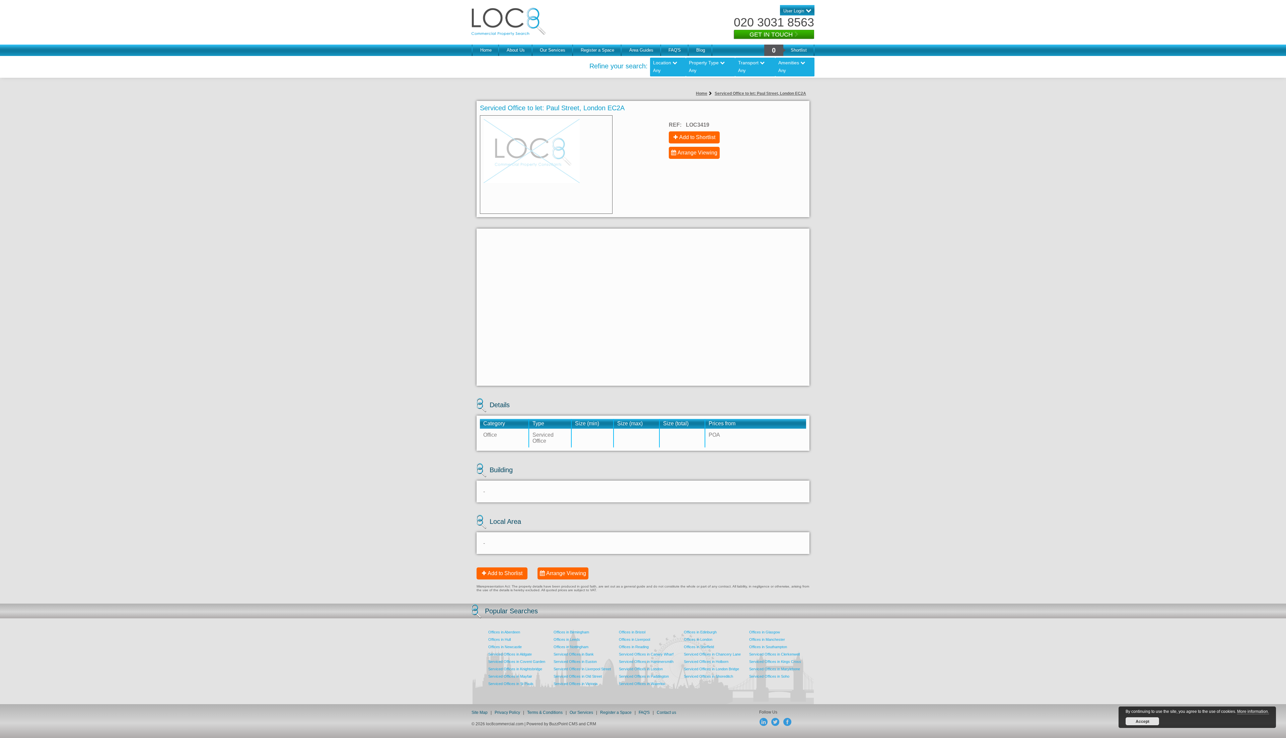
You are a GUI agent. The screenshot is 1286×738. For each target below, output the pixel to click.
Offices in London (698, 639)
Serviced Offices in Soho (769, 676)
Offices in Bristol (632, 632)
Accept (1142, 721)
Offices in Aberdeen (504, 632)
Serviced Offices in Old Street (578, 676)
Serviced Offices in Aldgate (510, 654)
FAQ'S (674, 50)
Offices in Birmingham (571, 632)
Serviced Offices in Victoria (575, 684)
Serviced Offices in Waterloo (642, 684)
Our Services (552, 50)
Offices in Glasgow (764, 632)
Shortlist (799, 50)
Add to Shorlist (505, 573)
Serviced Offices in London (641, 669)
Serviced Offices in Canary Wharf (646, 654)
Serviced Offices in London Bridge (711, 669)
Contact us (666, 712)
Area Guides (641, 50)
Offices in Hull (499, 639)
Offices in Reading (634, 647)
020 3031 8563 (774, 22)
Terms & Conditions (545, 712)
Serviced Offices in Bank (574, 654)
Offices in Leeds (567, 639)
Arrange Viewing (697, 153)
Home (486, 50)
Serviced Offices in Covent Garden (516, 662)
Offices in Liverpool (634, 639)
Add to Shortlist (697, 137)
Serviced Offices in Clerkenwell (774, 654)
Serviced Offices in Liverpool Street (582, 669)
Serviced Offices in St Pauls (510, 684)
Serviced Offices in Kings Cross (775, 662)
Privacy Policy (508, 712)
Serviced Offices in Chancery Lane (712, 654)
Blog (700, 50)
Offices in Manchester (767, 639)
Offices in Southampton (768, 647)
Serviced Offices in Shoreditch (708, 676)
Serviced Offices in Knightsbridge (515, 669)
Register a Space (597, 50)
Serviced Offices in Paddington (644, 676)
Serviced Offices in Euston (575, 662)
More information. (1253, 711)
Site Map (480, 712)
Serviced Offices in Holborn (706, 662)
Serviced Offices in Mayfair (510, 676)
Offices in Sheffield (699, 647)
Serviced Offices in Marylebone (774, 669)
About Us (516, 50)
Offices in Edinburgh (700, 632)
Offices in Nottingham (571, 647)
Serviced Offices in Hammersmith (646, 662)
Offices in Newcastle (505, 647)
